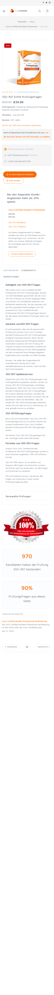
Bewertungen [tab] (11, 276)
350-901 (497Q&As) (17, 222)
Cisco (32, 21)
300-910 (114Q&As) (17, 226)
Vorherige (12, 647)
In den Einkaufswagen (20, 174)
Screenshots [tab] (28, 270)
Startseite (22, 21)
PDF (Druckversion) (20, 149)
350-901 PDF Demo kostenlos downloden (22, 125)
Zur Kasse (14, 180)
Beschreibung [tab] (11, 270)
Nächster (43, 647)
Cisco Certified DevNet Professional (21, 26)
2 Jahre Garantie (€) (19, 161)
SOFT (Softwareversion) (22, 155)
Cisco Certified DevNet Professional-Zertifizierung (24, 621)
